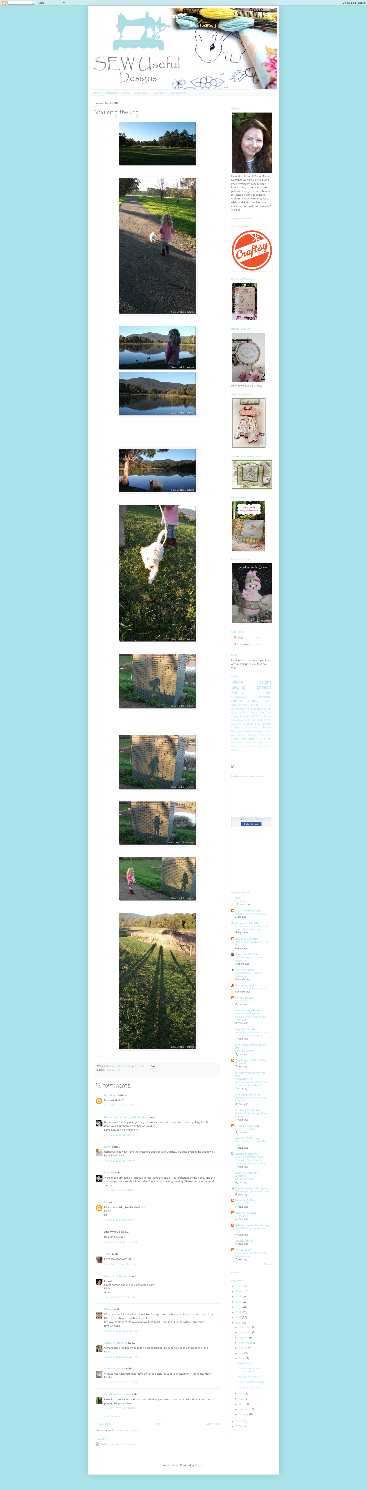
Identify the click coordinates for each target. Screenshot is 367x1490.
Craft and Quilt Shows (257, 720)
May (242, 1393)
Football (248, 724)
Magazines (239, 705)
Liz (106, 1202)
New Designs (264, 739)
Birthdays (242, 735)
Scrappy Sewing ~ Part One (250, 913)
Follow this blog (251, 824)
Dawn (107, 1146)
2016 (238, 1291)
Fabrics (236, 701)
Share (99, 1056)
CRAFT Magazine (246, 1153)
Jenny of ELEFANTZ (248, 922)
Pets (117, 1070)
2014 (238, 1301)
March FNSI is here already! (250, 988)
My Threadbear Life (248, 910)
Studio (259, 716)
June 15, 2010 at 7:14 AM (119, 1297)
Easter (262, 735)
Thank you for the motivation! (248, 1370)
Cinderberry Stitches (248, 1010)
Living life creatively (249, 1387)
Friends (266, 693)
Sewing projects (251, 687)
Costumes (252, 735)
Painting (236, 712)
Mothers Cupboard (247, 1110)
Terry (107, 1253)
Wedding (235, 750)
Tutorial (261, 746)
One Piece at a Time (248, 1094)
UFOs (268, 746)
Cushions (236, 724)
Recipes (266, 727)
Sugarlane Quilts (246, 985)
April (242, 1398)
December (245, 1327)
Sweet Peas (242, 1001)
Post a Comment (110, 1416)
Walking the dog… (249, 1376)
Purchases (252, 727)
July (241, 1353)
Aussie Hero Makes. (246, 1129)
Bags (233, 735)
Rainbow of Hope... (245, 1178)
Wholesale (141, 92)
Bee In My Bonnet (246, 938)
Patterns (244, 708)
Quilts (255, 705)
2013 (238, 1307)
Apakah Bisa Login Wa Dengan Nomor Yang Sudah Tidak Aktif (250, 1016)
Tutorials (158, 92)
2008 (238, 1426)
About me (111, 92)
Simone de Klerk (114, 1368)
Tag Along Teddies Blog (250, 1060)
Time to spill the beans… (253, 1381)
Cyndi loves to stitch (117, 1394)
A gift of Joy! (245, 1362)
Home (96, 92)
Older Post (212, 1423)
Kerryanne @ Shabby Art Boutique (126, 1117)
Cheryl (108, 1309)
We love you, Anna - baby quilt (252, 1191)
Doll (237, 898)
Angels (267, 716)
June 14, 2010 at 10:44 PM (120, 1241)
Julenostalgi (241, 1216)
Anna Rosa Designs (117, 1276)
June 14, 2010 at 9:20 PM (119, 1219)
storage (258, 731)
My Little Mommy (245, 1050)
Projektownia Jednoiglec (251, 1188)
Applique (267, 731)
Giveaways (239, 697)
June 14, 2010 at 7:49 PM (119, 1160)
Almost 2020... (243, 1203)
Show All (267, 1264)
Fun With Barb (244, 969)
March (243, 1404)
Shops (261, 742)
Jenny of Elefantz (115, 1342)
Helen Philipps (244, 997)
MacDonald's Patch (247, 954)
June (242, 1358)
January (244, 1414)
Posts (239, 637)
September (246, 1342)
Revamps (236, 731)
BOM (253, 708)
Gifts (268, 701)
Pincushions (237, 742)
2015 (238, 1296)
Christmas (264, 697)
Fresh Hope (247, 739)
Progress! (240, 1063)
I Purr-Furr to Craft (247, 1125)
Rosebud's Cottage (247, 1138)
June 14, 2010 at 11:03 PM (120, 1264)
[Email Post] (152, 1066)
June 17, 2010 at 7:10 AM (119, 1408)
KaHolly (109, 1172)
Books (261, 708)
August (243, 1347)
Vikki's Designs (251, 682)
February (245, 1409)
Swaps (244, 746)
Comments (243, 644)
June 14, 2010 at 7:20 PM (119, 1134)
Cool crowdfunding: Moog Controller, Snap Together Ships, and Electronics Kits (250, 1160)
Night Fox (240, 901)
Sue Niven (110, 1094)
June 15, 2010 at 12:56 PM (120, 1330)
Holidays (236, 727)
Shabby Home (244, 1240)
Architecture (246, 716)
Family (109, 1070)
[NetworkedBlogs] (251, 818)
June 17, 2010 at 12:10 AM (120, 1382)
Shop (126, 92)
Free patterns (177, 92)
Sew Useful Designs (120, 1066)
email (249, 660)
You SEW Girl (243, 1249)
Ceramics (236, 720)
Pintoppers (250, 742)
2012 (238, 1312)
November (245, 1332)
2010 (238, 1322)
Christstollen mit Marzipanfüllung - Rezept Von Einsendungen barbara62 (251, 1082)
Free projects (263, 724)
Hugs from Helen (246, 1029)
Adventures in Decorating (252, 1225)
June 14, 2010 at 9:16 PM (119, 1190)
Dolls (268, 708)
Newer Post (103, 1423)
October (244, 1337)
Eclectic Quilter (245, 1200)
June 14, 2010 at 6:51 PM (119, 1105)
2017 (238, 1285)
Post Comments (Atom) (126, 1430)
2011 (238, 1317)
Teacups (252, 746)
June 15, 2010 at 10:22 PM (120, 1356)
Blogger (199, 1465)
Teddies (248, 731)
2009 (238, 1421)
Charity (253, 701)
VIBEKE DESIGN (245, 1212)
